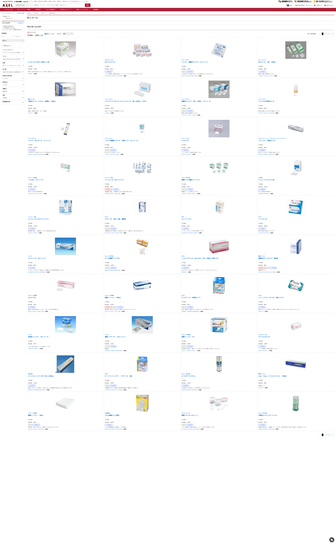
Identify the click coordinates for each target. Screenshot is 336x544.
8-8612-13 (35, 311)
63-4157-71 (30, 113)
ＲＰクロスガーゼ (264, 337)
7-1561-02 (265, 75)
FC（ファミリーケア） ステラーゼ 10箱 (118, 376)
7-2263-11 (184, 350)
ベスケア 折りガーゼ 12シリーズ (39, 140)
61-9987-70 (30, 348)
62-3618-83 (189, 232)
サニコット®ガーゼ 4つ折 (266, 180)
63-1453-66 (107, 389)
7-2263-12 (188, 350)
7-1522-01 (184, 115)
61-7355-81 (112, 75)
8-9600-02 (188, 389)
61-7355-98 (194, 429)
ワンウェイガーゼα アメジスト (114, 180)
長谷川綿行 (30, 373)
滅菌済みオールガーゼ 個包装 (268, 258)
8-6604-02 (265, 154)
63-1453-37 (112, 232)
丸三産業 (260, 177)
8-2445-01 (184, 75)
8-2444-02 (35, 154)
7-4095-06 (107, 193)
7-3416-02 (112, 154)
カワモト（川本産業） (33, 177)
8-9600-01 (184, 389)
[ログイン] (309, 5)
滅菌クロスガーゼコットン (190, 415)
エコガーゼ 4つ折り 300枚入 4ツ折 (38, 62)
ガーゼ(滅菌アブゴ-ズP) (112, 258)
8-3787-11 (260, 350)
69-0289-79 (30, 389)
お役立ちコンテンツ (65, 9)
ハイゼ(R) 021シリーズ (35, 180)
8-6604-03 (270, 154)
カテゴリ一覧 (8, 9)
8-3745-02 (35, 193)
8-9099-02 (117, 270)
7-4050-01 (184, 193)
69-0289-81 (41, 389)
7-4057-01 (30, 232)
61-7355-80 (107, 75)
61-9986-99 (35, 272)
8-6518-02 (265, 429)
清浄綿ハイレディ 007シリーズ (38, 337)
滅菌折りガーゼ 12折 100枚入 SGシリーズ (196, 101)
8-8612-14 (40, 311)
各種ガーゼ (44, 13)
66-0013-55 (260, 311)
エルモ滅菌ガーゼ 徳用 (112, 415)
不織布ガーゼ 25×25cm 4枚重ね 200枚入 (42, 101)
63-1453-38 (118, 232)
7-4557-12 (112, 311)
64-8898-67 (184, 311)
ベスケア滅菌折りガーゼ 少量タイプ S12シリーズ (121, 140)
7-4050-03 (193, 193)
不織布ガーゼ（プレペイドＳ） (268, 415)
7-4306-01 (107, 113)
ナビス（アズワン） (186, 59)
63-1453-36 (107, 232)
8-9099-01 (107, 270)
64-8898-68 (189, 311)
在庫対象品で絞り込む (9, 28)
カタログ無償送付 (50, 9)
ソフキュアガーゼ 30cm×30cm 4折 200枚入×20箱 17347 (200, 258)
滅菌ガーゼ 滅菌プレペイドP (191, 180)
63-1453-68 (118, 389)
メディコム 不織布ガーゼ (266, 140)
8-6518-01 (260, 429)
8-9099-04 (112, 270)
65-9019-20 (118, 429)
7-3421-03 (270, 113)
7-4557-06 (40, 429)
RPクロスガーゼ (110, 62)
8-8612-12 (30, 311)
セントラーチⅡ (186, 219)
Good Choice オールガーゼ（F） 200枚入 (272, 376)
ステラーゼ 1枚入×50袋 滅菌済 (115, 219)
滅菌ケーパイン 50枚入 (35, 415)
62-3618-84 (194, 232)
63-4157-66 (260, 272)
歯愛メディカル (31, 99)
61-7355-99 (184, 429)
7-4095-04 (117, 193)
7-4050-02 (188, 193)
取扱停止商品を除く (9, 26)
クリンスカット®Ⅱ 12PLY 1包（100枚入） (41, 376)
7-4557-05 (35, 429)
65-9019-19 (107, 429)
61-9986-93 (112, 350)
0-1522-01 (188, 154)
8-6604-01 (260, 154)
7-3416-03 (117, 154)
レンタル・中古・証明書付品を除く (13, 29)
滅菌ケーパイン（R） (188, 337)
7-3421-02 (265, 113)
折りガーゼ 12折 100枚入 (267, 62)
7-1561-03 (270, 75)
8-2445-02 (188, 75)
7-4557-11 (107, 311)
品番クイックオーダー (82, 9)
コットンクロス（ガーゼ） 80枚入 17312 (271, 297)
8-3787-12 (265, 350)
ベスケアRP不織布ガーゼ (266, 101)
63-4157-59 (260, 387)
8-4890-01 (30, 73)
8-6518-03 (270, 429)
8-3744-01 (40, 193)
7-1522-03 (193, 115)
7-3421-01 (260, 113)
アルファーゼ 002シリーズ (37, 258)
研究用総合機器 (20, 13)
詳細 (53, 33)
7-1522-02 (188, 115)
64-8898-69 (194, 311)
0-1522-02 (184, 154)
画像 (47, 33)
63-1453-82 (260, 232)
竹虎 (182, 216)
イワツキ (30, 256)
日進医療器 (107, 413)
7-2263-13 (193, 350)
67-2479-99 (271, 272)
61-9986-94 (118, 350)
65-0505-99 (184, 272)
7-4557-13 (117, 311)
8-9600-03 (193, 389)
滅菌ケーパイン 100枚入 (113, 297)
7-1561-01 (260, 75)
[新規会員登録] (300, 5)
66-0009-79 (266, 193)
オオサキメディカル (109, 59)
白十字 (106, 216)
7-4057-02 (35, 232)
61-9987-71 (35, 348)
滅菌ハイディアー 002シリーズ (115, 337)
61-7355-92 (189, 429)
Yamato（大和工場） (186, 177)
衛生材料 (36, 13)
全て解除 (19, 23)
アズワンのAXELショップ (8, 13)
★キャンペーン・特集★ (24, 9)
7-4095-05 (112, 193)
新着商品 (38, 9)
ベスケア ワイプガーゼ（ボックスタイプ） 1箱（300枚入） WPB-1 (126, 101)
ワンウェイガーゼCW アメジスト (38, 219)
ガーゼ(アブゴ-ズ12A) (188, 376)
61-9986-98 (30, 272)
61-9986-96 (41, 272)
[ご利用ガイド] (318, 5)
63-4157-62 (266, 272)
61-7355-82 (118, 75)
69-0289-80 (35, 389)
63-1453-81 (266, 232)
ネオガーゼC (32, 297)
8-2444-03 (40, 154)
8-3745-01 (30, 193)
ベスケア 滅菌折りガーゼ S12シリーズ (195, 62)
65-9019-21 (112, 429)
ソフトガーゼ (262, 219)
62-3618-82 (184, 232)
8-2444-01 (30, 154)
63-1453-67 (112, 389)
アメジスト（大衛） (109, 177)
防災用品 (29, 13)
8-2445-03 (193, 75)
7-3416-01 (107, 154)
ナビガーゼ (185, 140)
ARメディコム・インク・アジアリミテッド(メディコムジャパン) (272, 138)
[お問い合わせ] (328, 5)
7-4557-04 (30, 429)
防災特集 (95, 9)
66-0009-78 (260, 193)
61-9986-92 (107, 350)
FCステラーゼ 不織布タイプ (191, 297)
